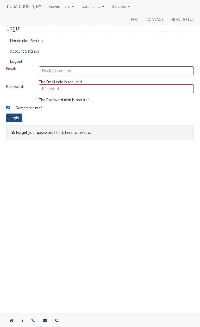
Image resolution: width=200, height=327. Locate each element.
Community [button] (92, 6)
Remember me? (29, 108)
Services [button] (119, 6)
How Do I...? (182, 19)
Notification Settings (27, 41)
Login (14, 118)
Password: (15, 86)
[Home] (11, 320)
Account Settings (24, 51)
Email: (11, 68)
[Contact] (22, 320)
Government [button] (60, 6)
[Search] (57, 320)
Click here (64, 132)
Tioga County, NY (23, 6)
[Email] (45, 320)
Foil (135, 19)
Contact (155, 19)
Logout (16, 61)
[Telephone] (33, 320)
